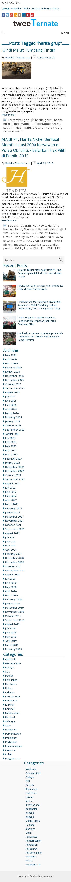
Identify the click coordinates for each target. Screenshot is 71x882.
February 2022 (13, 508)
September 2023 (15, 429)
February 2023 (13, 458)
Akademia (10, 659)
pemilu (53, 244)
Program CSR (12, 758)
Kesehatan (11, 700)
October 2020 (13, 566)
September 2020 (15, 570)
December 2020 (14, 558)
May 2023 (11, 446)
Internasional (12, 229)
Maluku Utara (33, 127)
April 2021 (11, 549)
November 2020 (14, 562)
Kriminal (9, 704)
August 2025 (12, 392)
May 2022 (11, 495)
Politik (8, 754)
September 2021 (15, 529)
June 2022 (11, 491)
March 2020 (12, 595)
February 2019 (13, 649)
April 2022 (11, 500)
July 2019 (10, 628)
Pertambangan (18, 120)
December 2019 (14, 607)
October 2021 (13, 524)
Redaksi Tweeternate (17, 57)
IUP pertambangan (45, 124)
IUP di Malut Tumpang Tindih (28, 50)
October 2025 (13, 384)
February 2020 (13, 599)
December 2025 (14, 375)
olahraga (10, 721)
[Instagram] (20, 15)
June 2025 (11, 400)
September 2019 (15, 620)
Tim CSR (46, 248)
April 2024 (11, 409)
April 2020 (11, 591)
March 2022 (12, 504)
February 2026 (13, 367)
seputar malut (13, 131)
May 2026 (11, 355)
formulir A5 (24, 241)
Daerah (25, 225)
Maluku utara (12, 713)
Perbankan (11, 742)
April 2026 (11, 359)
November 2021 (14, 520)
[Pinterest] (28, 15)
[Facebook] (3, 15)
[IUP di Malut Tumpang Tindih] (35, 74)
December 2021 (14, 516)
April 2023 (11, 450)
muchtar (20, 244)
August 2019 (12, 624)
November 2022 (14, 471)
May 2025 (11, 404)
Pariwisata (11, 729)
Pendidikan (11, 737)
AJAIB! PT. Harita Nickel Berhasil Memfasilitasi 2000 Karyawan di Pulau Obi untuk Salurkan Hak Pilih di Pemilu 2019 (34, 147)
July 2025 (10, 396)
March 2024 (12, 413)
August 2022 (12, 483)
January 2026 (12, 371)
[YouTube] (32, 15)
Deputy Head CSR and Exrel (34, 237)
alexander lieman (23, 233)
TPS (57, 248)
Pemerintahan (48, 229)
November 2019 (14, 611)
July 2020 (10, 578)
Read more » (9, 114)
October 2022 (13, 475)
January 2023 (12, 462)
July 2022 (10, 487)
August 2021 (12, 533)
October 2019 (13, 616)
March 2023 (12, 454)
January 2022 (12, 512)
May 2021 (11, 545)
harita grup (43, 120)
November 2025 (14, 380)
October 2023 (13, 425)
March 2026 (12, 363)
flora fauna (11, 679)
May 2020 (11, 587)
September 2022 (15, 479)
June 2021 (11, 541)
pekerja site (37, 244)
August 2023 (12, 433)
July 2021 (10, 537)
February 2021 (13, 553)
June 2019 (11, 632)
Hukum (53, 225)
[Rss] (16, 15)
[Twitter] (7, 15)
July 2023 (10, 438)
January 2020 (12, 603)
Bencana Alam (13, 663)
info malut (21, 124)
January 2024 (12, 421)
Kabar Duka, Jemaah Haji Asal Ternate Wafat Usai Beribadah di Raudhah (32, 6)
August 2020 (12, 574)
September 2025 (15, 388)
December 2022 (14, 466)
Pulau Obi (53, 127)
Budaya (13, 225)
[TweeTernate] (35, 22)
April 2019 (11, 640)
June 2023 (11, 442)
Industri (9, 692)
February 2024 (13, 417)
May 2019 (11, 636)
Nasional (30, 229)
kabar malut (12, 127)
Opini (8, 725)
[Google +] (11, 15)
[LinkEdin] (24, 15)
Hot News (39, 225)
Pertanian (10, 750)
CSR (7, 671)
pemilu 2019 (12, 248)
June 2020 (11, 582)
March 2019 (12, 645)
